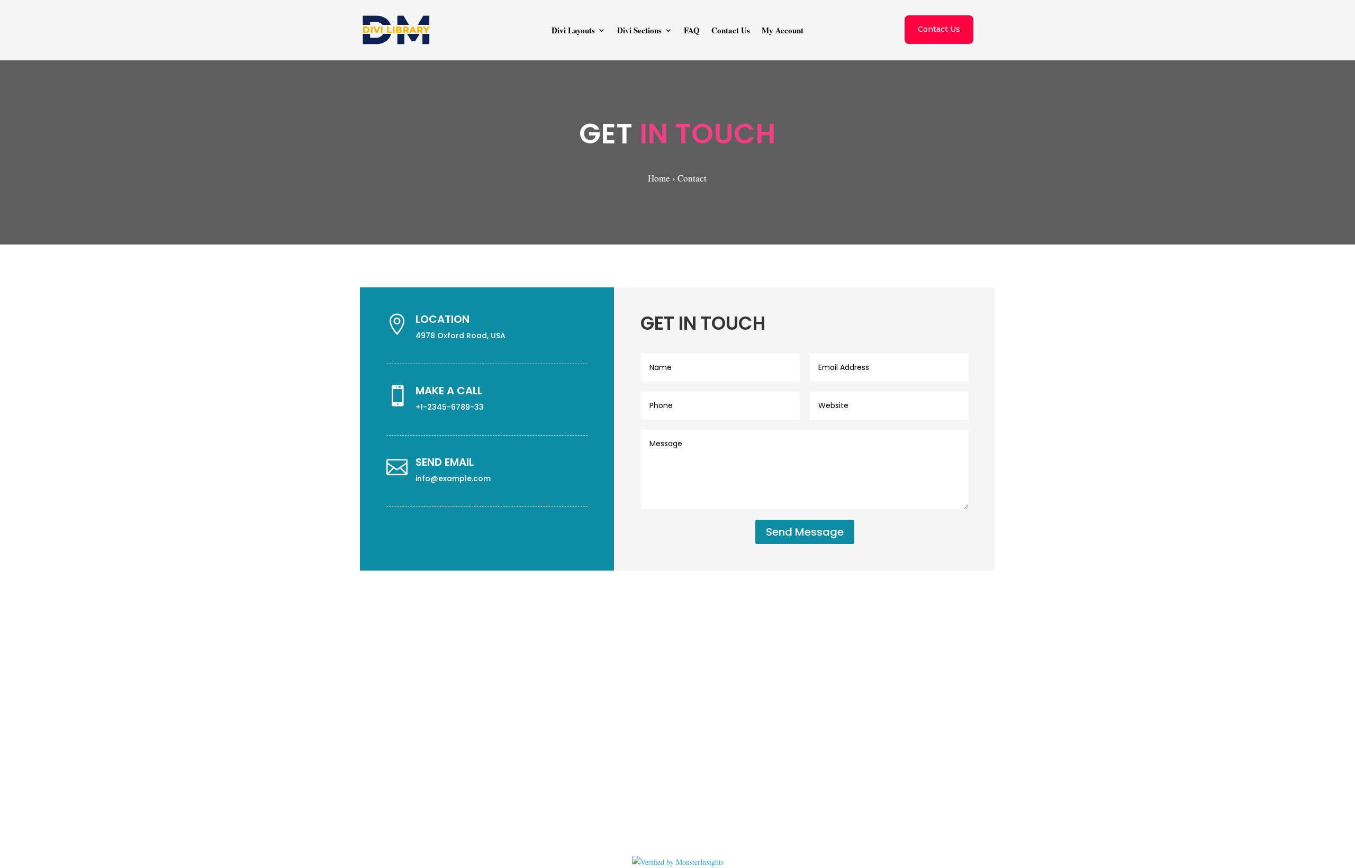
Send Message (805, 532)
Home (659, 178)
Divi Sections (639, 31)
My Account (782, 31)
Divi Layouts (573, 31)
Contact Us (730, 31)
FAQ (692, 31)
